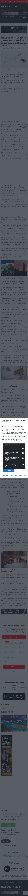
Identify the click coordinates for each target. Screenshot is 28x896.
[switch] (23, 448)
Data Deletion (6, 475)
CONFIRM (8, 470)
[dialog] (14, 448)
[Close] (25, 420)
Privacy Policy (22, 475)
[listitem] (14, 445)
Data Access (14, 475)
